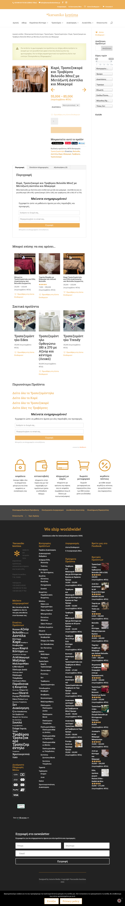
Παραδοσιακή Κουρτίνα (20, 685)
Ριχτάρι (15, 696)
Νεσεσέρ (44, 562)
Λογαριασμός (61, 7)
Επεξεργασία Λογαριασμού (53, 510)
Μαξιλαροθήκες (20, 665)
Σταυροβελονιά (17, 725)
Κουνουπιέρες (46, 698)
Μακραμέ (67, 154)
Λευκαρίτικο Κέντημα (19, 654)
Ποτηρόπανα (46, 585)
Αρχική (16, 23)
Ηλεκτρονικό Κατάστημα (34, 34)
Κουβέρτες (45, 694)
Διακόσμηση (71, 23)
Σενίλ (26, 699)
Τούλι (15, 731)
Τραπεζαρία (56, 23)
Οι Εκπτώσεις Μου (75, 7)
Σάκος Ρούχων (18, 699)
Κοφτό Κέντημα (20, 649)
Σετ (42, 677)
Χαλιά (41, 781)
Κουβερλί (44, 691)
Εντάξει (51, 901)
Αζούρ (24, 629)
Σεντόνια (44, 755)
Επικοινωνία (102, 23)
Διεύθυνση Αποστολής (75, 510)
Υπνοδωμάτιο (44, 688)
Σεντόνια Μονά (48, 757)
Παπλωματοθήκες (48, 727)
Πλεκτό (23, 693)
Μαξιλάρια (45, 654)
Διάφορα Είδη (44, 560)
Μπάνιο (42, 601)
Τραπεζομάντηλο (20, 746)
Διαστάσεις (56, 107)
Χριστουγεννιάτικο (21, 755)
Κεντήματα (43, 569)
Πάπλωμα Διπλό (19, 669)
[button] (44, 69)
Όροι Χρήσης (34, 516)
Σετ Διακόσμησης (20, 708)
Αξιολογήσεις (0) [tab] (60, 167)
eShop (24, 23)
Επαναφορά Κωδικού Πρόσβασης (25, 510)
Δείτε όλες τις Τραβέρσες (30, 408)
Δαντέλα (54, 154)
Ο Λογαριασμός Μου (73, 551)
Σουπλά (17, 722)
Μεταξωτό (19, 666)
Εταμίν (43, 774)
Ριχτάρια (44, 658)
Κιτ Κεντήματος (47, 572)
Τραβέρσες (45, 681)
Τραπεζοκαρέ (56, 157)
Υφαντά (42, 767)
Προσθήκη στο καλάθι (66, 130)
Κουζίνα (42, 576)
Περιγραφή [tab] (19, 167)
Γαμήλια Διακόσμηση (47, 550)
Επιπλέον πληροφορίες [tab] (39, 167)
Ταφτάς (23, 728)
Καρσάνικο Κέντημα (38, 23)
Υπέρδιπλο (15, 751)
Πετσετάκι (15, 690)
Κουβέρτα (24, 642)
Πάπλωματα (45, 705)
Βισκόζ (26, 633)
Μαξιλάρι (19, 660)
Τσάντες (44, 566)
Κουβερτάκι (45, 637)
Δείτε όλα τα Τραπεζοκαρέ (30, 403)
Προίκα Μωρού (45, 634)
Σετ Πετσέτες (23, 717)
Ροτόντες (44, 674)
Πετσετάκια (45, 670)
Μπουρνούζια (46, 614)
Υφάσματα (43, 771)
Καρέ (60, 154)
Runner (16, 629)
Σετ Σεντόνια (16, 720)
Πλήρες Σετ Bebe (47, 640)
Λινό (15, 657)
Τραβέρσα (76, 154)
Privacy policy (71, 901)
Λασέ (26, 651)
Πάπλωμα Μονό (17, 672)
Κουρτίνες (43, 592)
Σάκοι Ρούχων (46, 623)
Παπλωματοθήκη (19, 681)
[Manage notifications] (119, 901)
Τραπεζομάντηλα (60, 34)
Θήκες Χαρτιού (47, 610)
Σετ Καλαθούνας (20, 711)
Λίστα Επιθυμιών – (94, 7)
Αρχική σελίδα (17, 34)
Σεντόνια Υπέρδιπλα (19, 702)
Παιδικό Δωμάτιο (46, 627)
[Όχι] (122, 898)
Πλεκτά (42, 631)
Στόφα (15, 728)
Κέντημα (16, 639)
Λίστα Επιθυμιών (72, 547)
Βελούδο (76, 151)
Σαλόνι (41, 651)
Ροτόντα (24, 696)
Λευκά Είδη (86, 23)
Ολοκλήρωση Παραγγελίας (98, 510)
